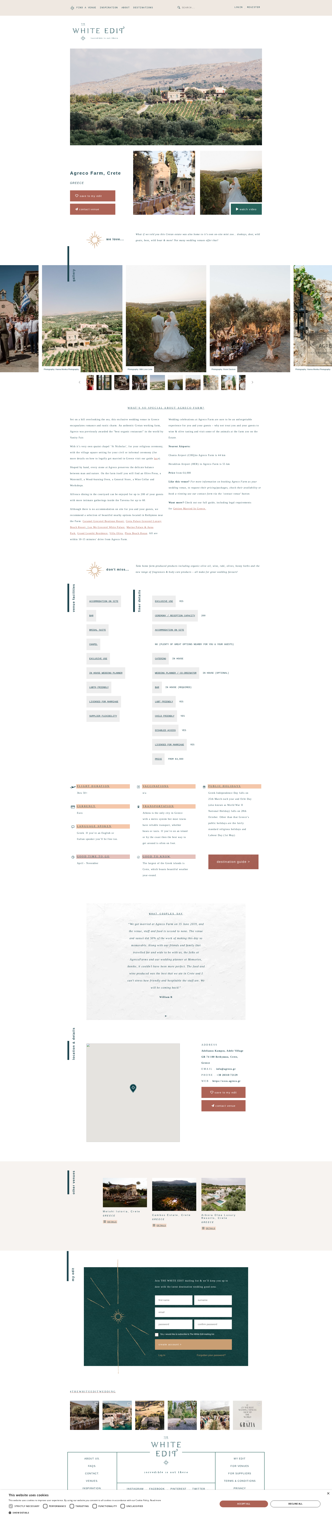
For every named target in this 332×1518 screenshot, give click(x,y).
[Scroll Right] (79, 382)
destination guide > (233, 862)
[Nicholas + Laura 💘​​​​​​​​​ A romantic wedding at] (84, 1415)
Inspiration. (92, 1488)
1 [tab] (165, 1016)
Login (238, 7)
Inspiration (109, 8)
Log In (161, 1355)
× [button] (328, 1493)
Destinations (143, 8)
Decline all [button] (295, 1503)
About (126, 8)
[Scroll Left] (252, 382)
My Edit (240, 1458)
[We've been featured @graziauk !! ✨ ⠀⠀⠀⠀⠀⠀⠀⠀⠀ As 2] (247, 1415)
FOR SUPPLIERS (239, 1473)
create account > (170, 1344)
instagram (135, 1488)
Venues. (92, 1480)
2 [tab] (166, 1016)
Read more (155, 1500)
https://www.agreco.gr (227, 1081)
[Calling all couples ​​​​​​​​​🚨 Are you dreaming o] (117, 1415)
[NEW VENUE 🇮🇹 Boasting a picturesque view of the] (182, 1415)
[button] (173, 455)
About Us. (92, 1458)
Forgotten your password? (211, 1355)
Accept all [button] (243, 1503)
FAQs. (92, 1466)
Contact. (92, 1473)
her (156, 458)
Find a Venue (86, 8)
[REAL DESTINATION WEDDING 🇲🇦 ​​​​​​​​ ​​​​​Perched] (214, 1415)
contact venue (88, 209)
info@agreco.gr (226, 1069)
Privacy (240, 1488)
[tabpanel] (166, 957)
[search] (179, 8)
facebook (157, 1488)
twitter (198, 1488)
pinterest (178, 1488)
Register (253, 7)
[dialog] (166, 1504)
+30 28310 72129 (227, 1075)
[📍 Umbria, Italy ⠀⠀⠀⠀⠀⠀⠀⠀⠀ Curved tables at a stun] (149, 1415)
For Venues (239, 1466)
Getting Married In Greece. (189, 508)
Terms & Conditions (240, 1480)
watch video (248, 209)
